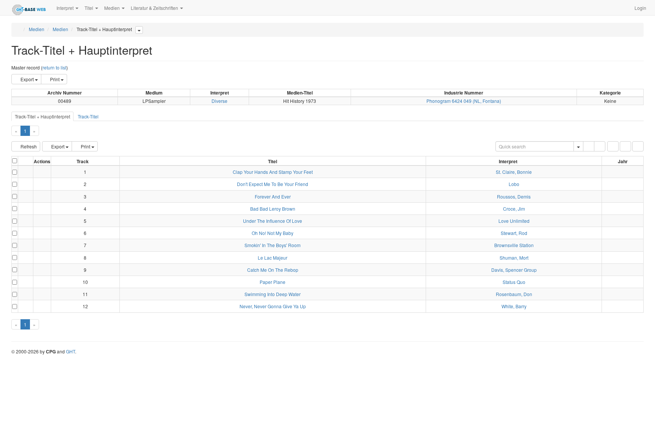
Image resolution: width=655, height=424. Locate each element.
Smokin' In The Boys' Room (272, 245)
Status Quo (514, 282)
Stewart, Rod (514, 233)
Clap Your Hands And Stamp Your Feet (273, 172)
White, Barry (514, 306)
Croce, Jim (514, 208)
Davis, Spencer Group (514, 269)
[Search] (588, 146)
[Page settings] (638, 146)
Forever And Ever (273, 196)
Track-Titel (88, 116)
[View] (42, 171)
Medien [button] (112, 8)
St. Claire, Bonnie (514, 172)
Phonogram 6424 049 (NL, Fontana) (463, 101)
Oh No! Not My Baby (272, 233)
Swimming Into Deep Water (272, 294)
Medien (36, 29)
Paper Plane (272, 282)
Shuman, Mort (514, 257)
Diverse (219, 101)
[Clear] (599, 146)
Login (640, 8)
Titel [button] (89, 8)
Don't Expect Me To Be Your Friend (272, 184)
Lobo (514, 184)
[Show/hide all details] (22, 162)
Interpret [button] (65, 8)
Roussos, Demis (514, 196)
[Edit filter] (613, 146)
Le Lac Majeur (272, 257)
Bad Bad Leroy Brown (272, 208)
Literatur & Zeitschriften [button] (155, 8)
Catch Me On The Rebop (272, 269)
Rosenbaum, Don (514, 294)
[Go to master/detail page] (28, 171)
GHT (70, 351)
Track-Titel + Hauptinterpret (42, 116)
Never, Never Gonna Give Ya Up (273, 306)
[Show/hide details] (22, 171)
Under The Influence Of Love (272, 221)
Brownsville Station (514, 245)
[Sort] (625, 146)
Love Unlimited (514, 221)
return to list (54, 67)
